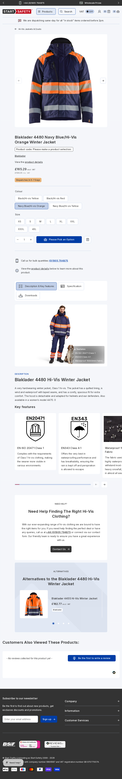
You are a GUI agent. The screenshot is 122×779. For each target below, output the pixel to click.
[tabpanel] (61, 396)
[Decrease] (17, 239)
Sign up (47, 719)
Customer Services (77, 720)
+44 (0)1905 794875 (58, 532)
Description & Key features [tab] (39, 286)
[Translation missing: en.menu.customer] (99, 11)
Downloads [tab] (31, 295)
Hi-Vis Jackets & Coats (30, 29)
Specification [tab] (74, 286)
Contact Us (59, 549)
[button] (92, 658)
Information (72, 710)
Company (71, 701)
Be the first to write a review (94, 658)
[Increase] (31, 239)
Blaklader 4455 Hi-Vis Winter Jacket (74, 598)
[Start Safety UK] (18, 11)
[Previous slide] (3, 2)
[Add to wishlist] (87, 239)
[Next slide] (118, 2)
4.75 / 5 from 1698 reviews (93, 3)
